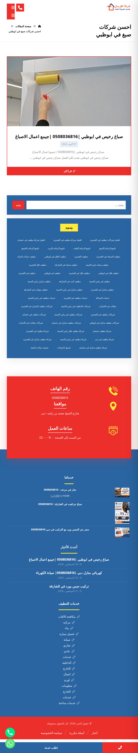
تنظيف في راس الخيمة (99, 281)
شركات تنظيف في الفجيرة (103, 314)
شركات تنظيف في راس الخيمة (68, 314)
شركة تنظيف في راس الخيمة (73, 339)
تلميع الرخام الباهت (81, 248)
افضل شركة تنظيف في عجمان (31, 240)
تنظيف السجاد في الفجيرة (108, 256)
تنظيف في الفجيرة (27, 273)
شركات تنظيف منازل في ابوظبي (104, 322)
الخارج (67, 668)
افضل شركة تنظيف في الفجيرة (68, 240)
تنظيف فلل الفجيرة (37, 264)
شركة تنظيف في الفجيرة (37, 331)
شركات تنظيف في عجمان (34, 314)
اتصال (66, 674)
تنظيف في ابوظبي (52, 273)
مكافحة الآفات (66, 617)
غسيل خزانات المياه (39, 347)
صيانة (67, 640)
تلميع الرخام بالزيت (56, 248)
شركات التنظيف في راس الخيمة (75, 306)
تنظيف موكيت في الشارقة (36, 289)
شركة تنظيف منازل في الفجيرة (37, 339)
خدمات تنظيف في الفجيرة (75, 297)
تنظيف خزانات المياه (26, 256)
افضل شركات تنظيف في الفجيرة (105, 240)
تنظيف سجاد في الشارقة (66, 264)
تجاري (66, 645)
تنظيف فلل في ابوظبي (108, 273)
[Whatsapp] (10, 744)
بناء (67, 628)
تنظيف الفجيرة (81, 256)
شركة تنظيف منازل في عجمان (93, 347)
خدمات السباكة (102, 297)
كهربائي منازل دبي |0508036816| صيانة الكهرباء (69, 573)
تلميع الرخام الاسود (107, 248)
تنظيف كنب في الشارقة (70, 281)
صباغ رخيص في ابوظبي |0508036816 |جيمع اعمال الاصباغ (69, 559)
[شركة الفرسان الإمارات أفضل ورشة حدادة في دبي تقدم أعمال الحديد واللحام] (118, 7)
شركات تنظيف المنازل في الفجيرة (36, 306)
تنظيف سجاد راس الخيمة (97, 264)
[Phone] (10, 732)
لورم (67, 680)
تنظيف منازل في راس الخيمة (69, 289)
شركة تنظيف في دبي (104, 339)
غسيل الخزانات (64, 347)
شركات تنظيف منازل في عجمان (66, 322)
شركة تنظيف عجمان (102, 331)
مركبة (66, 622)
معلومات (67, 686)
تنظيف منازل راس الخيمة (39, 281)
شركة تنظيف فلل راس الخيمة (70, 331)
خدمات (67, 657)
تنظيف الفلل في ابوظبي (55, 256)
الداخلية (66, 663)
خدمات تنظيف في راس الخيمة (41, 297)
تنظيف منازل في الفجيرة (102, 289)
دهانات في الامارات (107, 306)
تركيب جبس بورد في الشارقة (69, 586)
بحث (18, 205)
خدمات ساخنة (67, 703)
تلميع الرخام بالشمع (30, 248)
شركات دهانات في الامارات (31, 322)
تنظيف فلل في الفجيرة (79, 273)
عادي (67, 651)
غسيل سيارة (66, 634)
